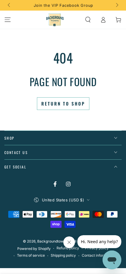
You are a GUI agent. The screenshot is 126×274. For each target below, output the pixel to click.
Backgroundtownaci (54, 241)
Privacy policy (97, 248)
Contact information (98, 255)
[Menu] (7, 19)
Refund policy (68, 248)
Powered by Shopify (34, 248)
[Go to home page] (55, 19)
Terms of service (31, 255)
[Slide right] (117, 5)
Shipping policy (63, 255)
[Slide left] (9, 5)
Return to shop (63, 103)
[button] (88, 19)
